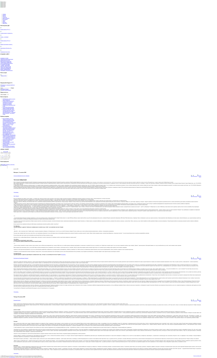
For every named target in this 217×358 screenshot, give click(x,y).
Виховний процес (17, 300)
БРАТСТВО (2, 61)
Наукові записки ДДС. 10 (5, 40)
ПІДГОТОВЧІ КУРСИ (4, 63)
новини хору (2, 67)
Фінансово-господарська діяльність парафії (7, 140)
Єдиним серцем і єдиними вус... (6, 33)
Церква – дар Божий (4, 36)
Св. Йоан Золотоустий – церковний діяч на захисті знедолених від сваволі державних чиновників (8, 103)
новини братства (7, 66)
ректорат (2, 60)
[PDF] (192, 176)
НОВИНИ (2, 58)
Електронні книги (9, 70)
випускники (10, 59)
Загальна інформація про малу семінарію (21, 175)
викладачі (6, 60)
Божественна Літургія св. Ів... (6, 48)
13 (2, 156)
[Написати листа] (199, 176)
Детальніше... (16, 192)
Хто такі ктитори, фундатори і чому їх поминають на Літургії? (9, 147)
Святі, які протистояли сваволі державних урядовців (8, 108)
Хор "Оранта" (16, 196)
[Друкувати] (195, 176)
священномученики (4, 59)
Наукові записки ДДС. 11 (5, 29)
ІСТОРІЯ (6, 58)
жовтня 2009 (5, 151)
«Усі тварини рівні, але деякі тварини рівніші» (8, 143)
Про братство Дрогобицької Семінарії (21, 258)
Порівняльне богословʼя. (5, 51)
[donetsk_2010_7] (4, 75)
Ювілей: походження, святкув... (6, 44)
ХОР (9, 60)
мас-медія (7, 61)
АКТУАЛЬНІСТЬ (7, 68)
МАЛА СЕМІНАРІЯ (7, 62)
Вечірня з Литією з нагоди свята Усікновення (9, 99)
